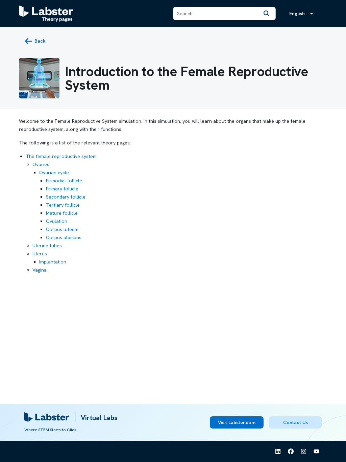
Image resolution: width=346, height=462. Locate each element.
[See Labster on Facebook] (291, 451)
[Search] (267, 13)
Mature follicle (62, 213)
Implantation (52, 262)
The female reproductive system (61, 156)
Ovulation (56, 221)
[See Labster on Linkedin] (278, 451)
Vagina (39, 270)
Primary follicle (62, 189)
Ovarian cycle (54, 172)
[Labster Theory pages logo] (46, 13)
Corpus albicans (63, 237)
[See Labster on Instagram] (304, 451)
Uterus (39, 254)
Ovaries (40, 164)
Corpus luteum (62, 229)
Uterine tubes (47, 245)
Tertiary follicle (63, 205)
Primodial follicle (64, 181)
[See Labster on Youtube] (317, 451)
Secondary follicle (65, 197)
